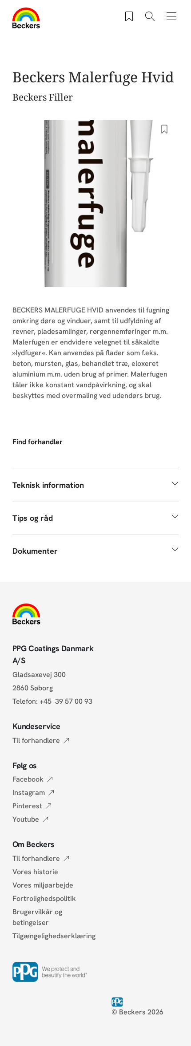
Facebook (28, 779)
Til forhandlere (36, 740)
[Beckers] (26, 17)
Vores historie (35, 871)
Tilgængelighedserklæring (54, 936)
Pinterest (27, 806)
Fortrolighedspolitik (44, 898)
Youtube (25, 819)
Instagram (28, 792)
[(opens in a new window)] (119, 1001)
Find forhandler (37, 441)
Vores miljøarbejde (42, 885)
